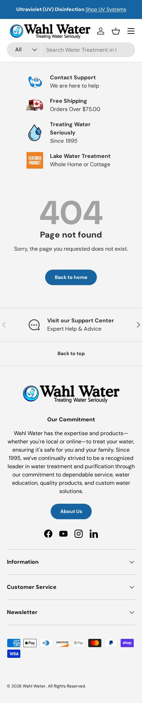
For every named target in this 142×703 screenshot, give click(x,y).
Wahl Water (34, 686)
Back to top (71, 353)
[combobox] (71, 49)
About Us (71, 511)
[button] (115, 31)
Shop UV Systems (105, 9)
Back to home (71, 277)
